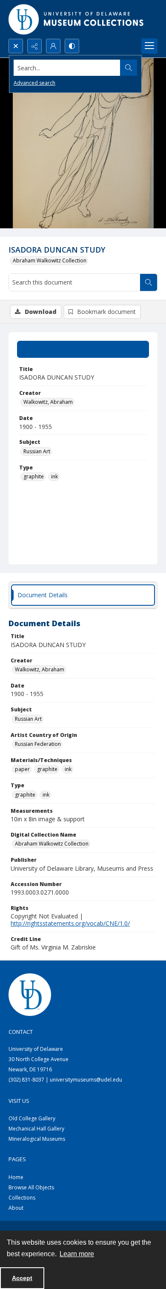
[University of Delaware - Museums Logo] (77, 19)
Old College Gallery (32, 1118)
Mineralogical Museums (37, 1138)
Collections (22, 1197)
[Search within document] (148, 282)
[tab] (83, 349)
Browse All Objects (31, 1187)
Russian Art (36, 451)
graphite (33, 476)
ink (54, 476)
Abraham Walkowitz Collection (49, 260)
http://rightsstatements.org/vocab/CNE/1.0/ (70, 923)
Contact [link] (21, 1032)
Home (16, 1177)
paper (22, 769)
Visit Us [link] (19, 1101)
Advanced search (34, 82)
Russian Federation (38, 744)
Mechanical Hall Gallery (36, 1128)
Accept (22, 1278)
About (16, 1207)
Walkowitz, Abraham (48, 402)
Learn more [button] (77, 1253)
